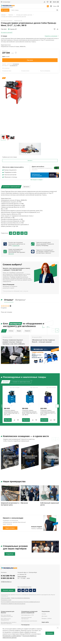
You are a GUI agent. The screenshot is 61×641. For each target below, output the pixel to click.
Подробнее (15, 245)
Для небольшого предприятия (6, 619)
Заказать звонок (8, 590)
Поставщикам (25, 624)
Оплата (44, 614)
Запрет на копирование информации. (20, 597)
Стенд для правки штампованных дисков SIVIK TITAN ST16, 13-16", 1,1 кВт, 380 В (29, 412)
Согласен (50, 633)
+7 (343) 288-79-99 (16, 270)
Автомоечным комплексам (29, 621)
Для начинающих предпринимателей (7, 615)
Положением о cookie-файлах (12, 635)
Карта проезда (22, 576)
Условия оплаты (25, 70)
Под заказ (30, 60)
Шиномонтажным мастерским (26, 618)
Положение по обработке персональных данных (13, 603)
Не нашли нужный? (6, 32)
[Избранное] (48, 2)
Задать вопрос (10, 528)
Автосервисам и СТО (27, 615)
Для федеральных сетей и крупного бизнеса (8, 623)
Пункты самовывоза (45, 70)
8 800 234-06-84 (48, 6)
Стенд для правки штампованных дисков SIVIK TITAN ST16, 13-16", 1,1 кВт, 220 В (11, 412)
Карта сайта (45, 622)
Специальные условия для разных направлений (29, 612)
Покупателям (46, 611)
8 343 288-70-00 (8, 576)
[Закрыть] (57, 627)
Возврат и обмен (47, 618)
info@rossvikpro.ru (6, 581)
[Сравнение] (44, 2)
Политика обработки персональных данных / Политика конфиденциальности (20, 601)
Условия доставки (6, 70)
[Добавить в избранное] (55, 29)
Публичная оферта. (6, 597)
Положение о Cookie (6, 599)
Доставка (44, 616)
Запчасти (30, 160)
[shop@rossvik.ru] (51, 6)
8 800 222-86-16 (7, 578)
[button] (57, 330)
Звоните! (11, 253)
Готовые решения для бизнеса (7, 612)
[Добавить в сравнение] (57, 29)
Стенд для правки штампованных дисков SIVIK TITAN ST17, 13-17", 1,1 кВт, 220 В (47, 412)
